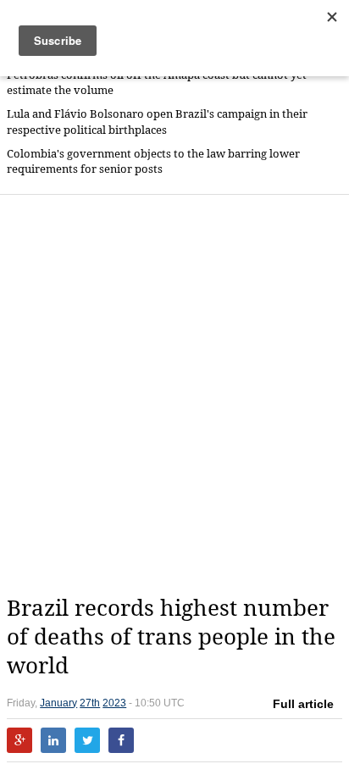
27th (90, 703)
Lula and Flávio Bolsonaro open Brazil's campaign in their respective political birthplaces (157, 121)
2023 (114, 703)
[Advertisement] (174, 394)
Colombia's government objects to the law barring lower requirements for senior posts (153, 161)
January (58, 703)
